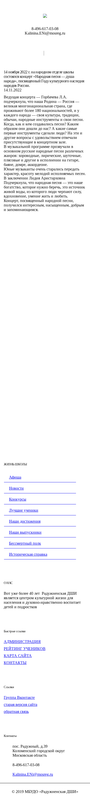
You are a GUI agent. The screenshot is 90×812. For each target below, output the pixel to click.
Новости (16, 488)
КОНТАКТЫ (15, 663)
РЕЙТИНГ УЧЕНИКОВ (25, 649)
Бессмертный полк (25, 543)
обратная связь (16, 711)
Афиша (15, 477)
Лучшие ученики (23, 510)
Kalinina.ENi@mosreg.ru (32, 774)
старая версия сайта (20, 704)
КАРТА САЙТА (18, 656)
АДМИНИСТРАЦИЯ (22, 642)
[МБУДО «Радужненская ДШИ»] (45, 15)
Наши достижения (24, 521)
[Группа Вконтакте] (45, 800)
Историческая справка (28, 554)
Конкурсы (17, 499)
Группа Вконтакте (19, 697)
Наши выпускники (25, 532)
